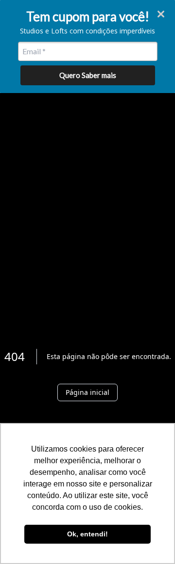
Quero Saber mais (87, 75)
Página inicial (87, 392)
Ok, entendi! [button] (87, 534)
